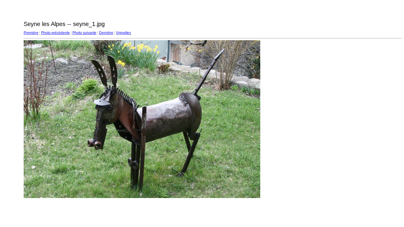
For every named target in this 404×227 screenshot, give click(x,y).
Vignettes (123, 33)
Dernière (106, 33)
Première (31, 33)
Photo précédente (55, 33)
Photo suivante (84, 33)
